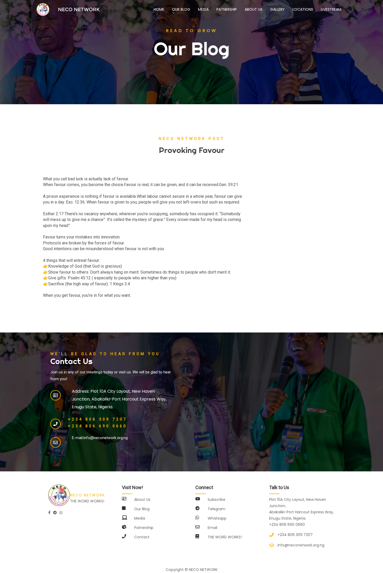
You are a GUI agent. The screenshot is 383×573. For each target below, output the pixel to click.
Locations (303, 9)
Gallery (277, 9)
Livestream (331, 9)
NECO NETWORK (203, 569)
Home (161, 9)
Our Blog (181, 9)
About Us (253, 9)
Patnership (227, 9)
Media (203, 9)
